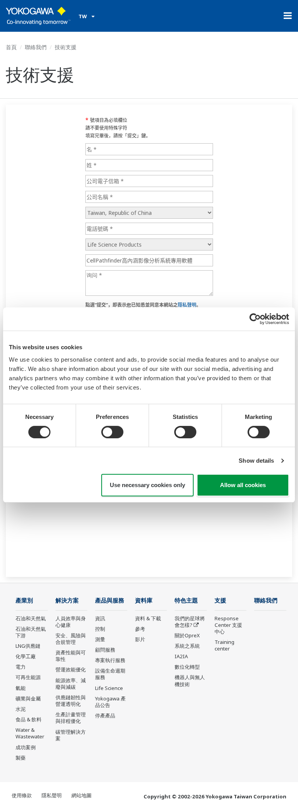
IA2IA (181, 656)
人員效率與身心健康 (70, 621)
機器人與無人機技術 (190, 680)
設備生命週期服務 (110, 674)
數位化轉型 (187, 666)
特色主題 (186, 600)
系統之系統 (187, 645)
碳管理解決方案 (70, 735)
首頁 (11, 47)
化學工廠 (26, 656)
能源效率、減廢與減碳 (70, 683)
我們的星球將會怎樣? (190, 621)
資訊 (100, 618)
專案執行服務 (110, 660)
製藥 (21, 757)
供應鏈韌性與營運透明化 (70, 700)
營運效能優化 (70, 669)
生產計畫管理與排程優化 (70, 717)
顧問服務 (105, 649)
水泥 (21, 708)
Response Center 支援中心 (228, 625)
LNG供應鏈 (28, 645)
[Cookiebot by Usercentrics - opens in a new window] (255, 319)
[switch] (112, 432)
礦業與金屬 (28, 698)
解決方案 (67, 600)
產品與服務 (109, 600)
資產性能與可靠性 (70, 655)
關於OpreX (187, 635)
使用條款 (22, 795)
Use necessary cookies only (147, 485)
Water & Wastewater (30, 733)
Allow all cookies (243, 485)
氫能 (21, 688)
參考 (140, 628)
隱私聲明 (52, 795)
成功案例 (26, 747)
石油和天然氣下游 (31, 632)
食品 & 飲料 (29, 719)
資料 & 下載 (148, 618)
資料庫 (143, 600)
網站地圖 (81, 795)
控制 (100, 628)
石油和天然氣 (31, 618)
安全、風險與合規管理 (70, 638)
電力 (21, 666)
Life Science (109, 688)
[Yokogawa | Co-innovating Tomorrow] (38, 16)
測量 (100, 639)
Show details (256, 460)
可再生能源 (28, 677)
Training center (224, 645)
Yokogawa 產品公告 (110, 702)
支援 (220, 600)
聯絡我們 (36, 47)
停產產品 (105, 715)
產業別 (24, 600)
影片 (140, 639)
